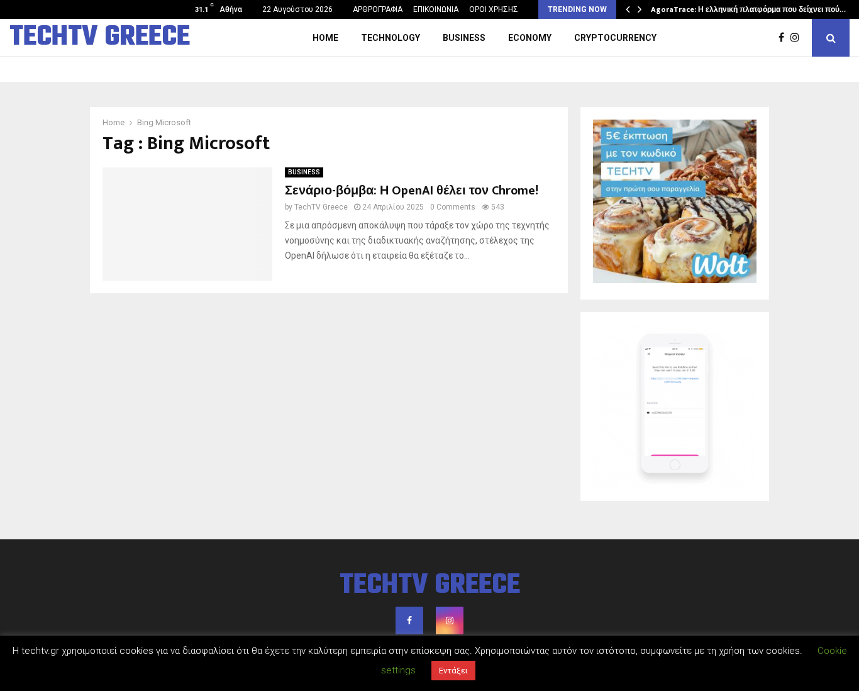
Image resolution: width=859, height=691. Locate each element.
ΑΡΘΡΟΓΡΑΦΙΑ (377, 9)
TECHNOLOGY (390, 38)
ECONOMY (529, 38)
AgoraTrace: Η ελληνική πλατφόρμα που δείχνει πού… (748, 9)
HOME (325, 38)
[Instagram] (798, 37)
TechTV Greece (321, 207)
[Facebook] (784, 37)
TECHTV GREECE (99, 38)
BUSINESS (464, 38)
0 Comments (452, 207)
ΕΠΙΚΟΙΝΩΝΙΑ (435, 9)
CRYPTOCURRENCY (615, 38)
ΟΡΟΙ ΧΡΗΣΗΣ (493, 9)
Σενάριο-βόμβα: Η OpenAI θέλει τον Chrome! (411, 190)
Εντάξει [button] (453, 670)
